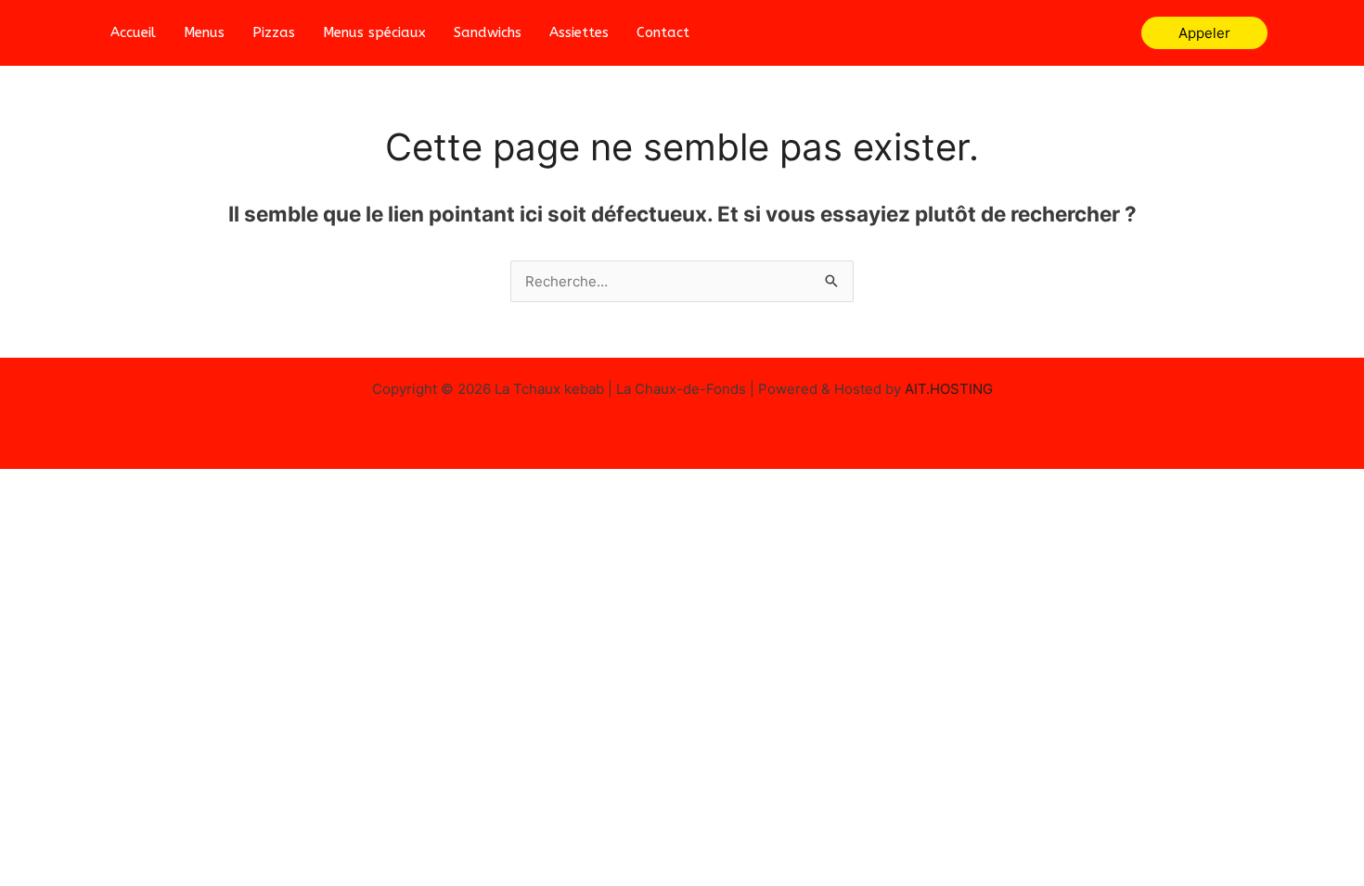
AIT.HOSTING (949, 389)
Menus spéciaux (374, 32)
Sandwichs (487, 32)
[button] (1204, 33)
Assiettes (579, 32)
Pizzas (273, 32)
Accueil (133, 32)
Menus (204, 32)
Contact (663, 32)
